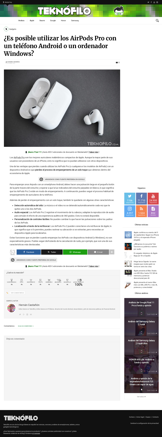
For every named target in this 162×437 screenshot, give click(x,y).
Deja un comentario (25, 326)
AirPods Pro (19, 157)
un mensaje (36, 433)
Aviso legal (140, 417)
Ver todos (140, 397)
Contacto (155, 417)
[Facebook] (151, 2)
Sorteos (132, 417)
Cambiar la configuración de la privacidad (144, 423)
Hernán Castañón (14, 62)
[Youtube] (154, 2)
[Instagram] (157, 2)
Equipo (148, 417)
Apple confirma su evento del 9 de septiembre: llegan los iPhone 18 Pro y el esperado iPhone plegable (146, 236)
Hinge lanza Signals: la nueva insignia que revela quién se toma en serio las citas (145, 264)
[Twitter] (148, 2)
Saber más (93, 152)
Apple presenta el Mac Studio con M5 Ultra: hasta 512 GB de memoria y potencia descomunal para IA (145, 274)
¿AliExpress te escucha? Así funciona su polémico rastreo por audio (145, 246)
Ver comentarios (17, 293)
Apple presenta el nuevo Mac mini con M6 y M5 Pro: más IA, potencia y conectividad (145, 284)
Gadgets (12, 29)
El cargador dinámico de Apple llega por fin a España (145, 254)
